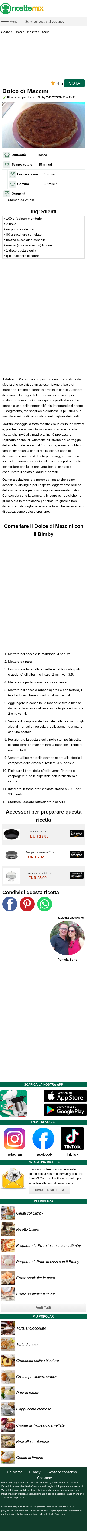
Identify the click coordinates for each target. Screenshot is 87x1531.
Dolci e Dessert (26, 32)
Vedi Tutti (43, 1307)
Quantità (18, 193)
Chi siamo (14, 1472)
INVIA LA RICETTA (49, 1190)
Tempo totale (22, 164)
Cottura (23, 184)
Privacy (35, 1472)
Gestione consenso (62, 1472)
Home (5, 32)
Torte (45, 32)
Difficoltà (19, 155)
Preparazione (27, 174)
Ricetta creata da (71, 918)
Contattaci (44, 1478)
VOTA (74, 83)
